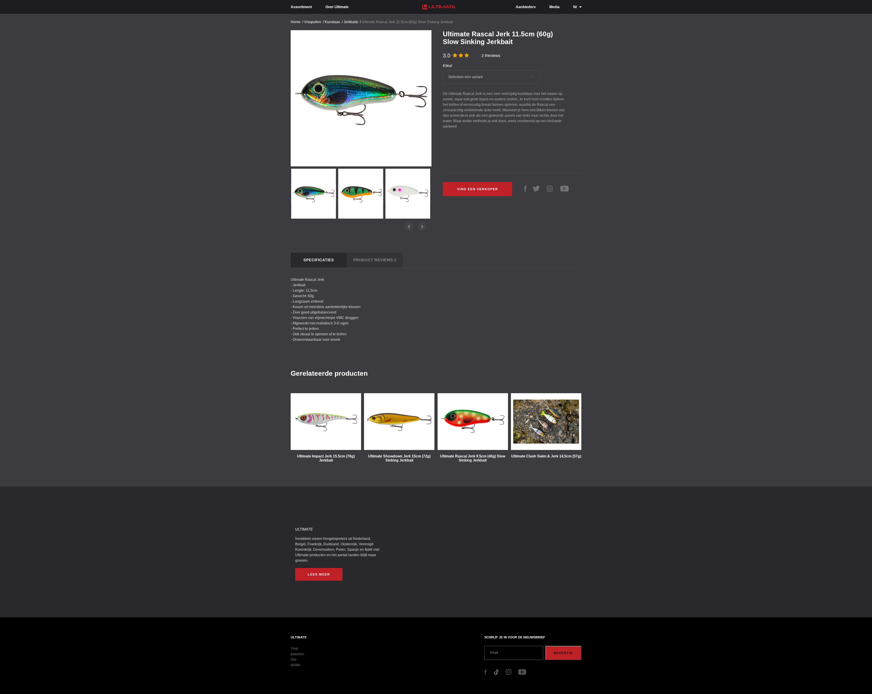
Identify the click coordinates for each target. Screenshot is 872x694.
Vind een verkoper (477, 189)
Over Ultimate (337, 7)
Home (295, 22)
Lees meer (319, 574)
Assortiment (301, 7)
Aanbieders (526, 7)
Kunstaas (332, 22)
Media (554, 7)
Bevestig (563, 653)
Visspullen (312, 22)
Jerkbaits (351, 22)
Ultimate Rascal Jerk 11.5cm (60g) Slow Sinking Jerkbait (407, 22)
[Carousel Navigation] (363, 96)
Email (494, 652)
